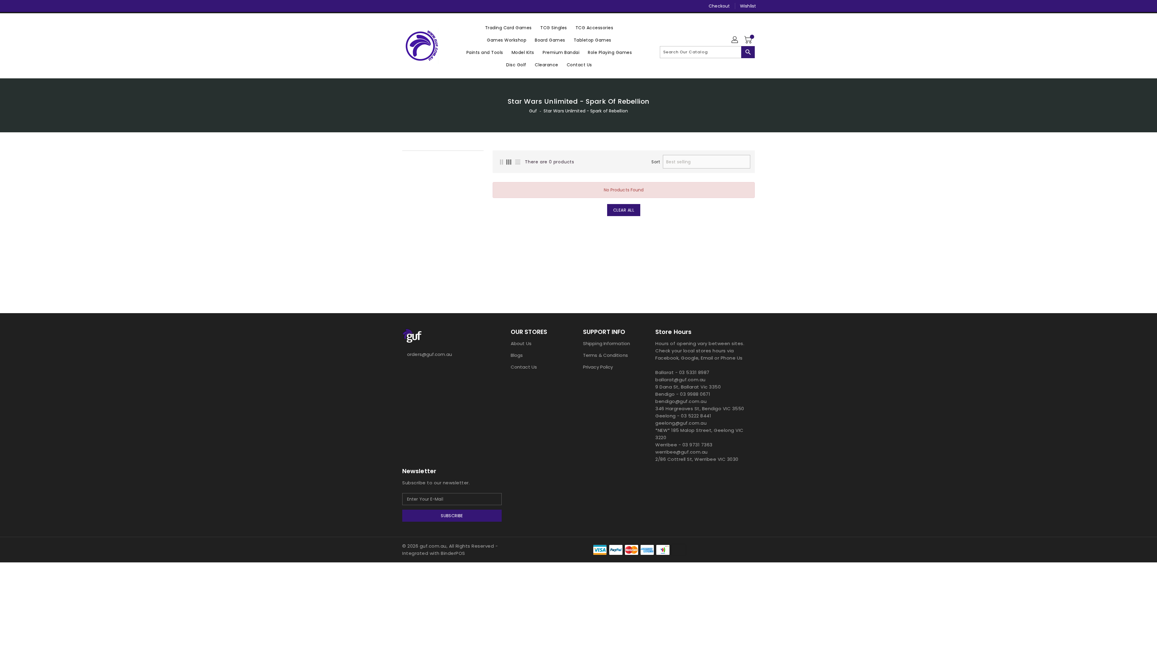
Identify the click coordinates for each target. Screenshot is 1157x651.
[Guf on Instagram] (416, 6)
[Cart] (749, 40)
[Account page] (735, 40)
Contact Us (524, 367)
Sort (655, 162)
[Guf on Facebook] (393, 6)
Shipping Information (606, 343)
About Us (521, 343)
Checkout (719, 6)
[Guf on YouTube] (428, 6)
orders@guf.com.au (429, 354)
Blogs (517, 355)
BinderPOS (453, 553)
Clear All (624, 210)
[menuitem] (508, 27)
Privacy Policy (598, 367)
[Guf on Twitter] (405, 6)
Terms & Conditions (605, 355)
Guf (533, 111)
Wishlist (748, 6)
